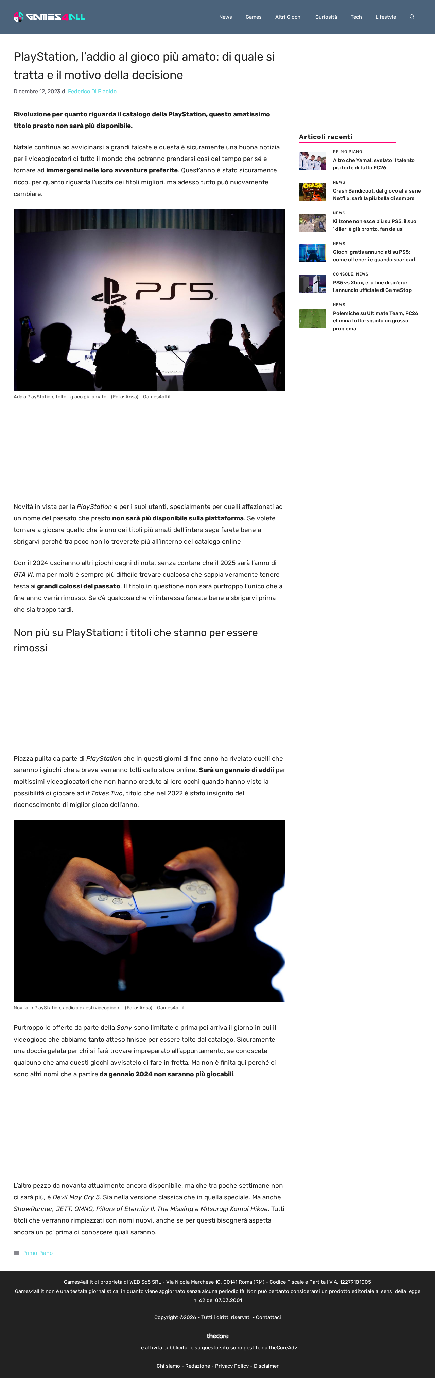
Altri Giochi (288, 17)
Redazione (197, 1366)
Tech (356, 17)
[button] (412, 17)
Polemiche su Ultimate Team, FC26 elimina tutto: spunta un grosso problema (375, 321)
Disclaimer (266, 1366)
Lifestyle (386, 17)
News (225, 17)
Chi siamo (168, 1366)
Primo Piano (37, 1253)
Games (254, 17)
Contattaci (268, 1317)
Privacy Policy (232, 1366)
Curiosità (326, 17)
